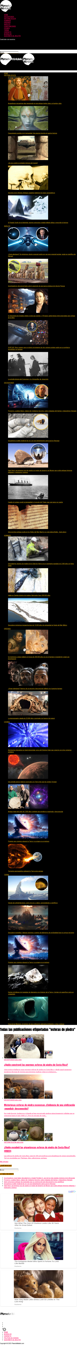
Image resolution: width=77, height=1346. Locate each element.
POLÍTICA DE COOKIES (11, 1338)
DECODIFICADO (9, 17)
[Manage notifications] (4, 1329)
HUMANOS (7, 21)
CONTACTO (7, 32)
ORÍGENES (7, 22)
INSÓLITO (7, 24)
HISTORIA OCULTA (10, 19)
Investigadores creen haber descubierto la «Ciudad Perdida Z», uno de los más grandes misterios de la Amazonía (39, 1178)
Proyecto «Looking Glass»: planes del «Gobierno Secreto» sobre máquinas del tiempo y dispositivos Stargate (38, 1180)
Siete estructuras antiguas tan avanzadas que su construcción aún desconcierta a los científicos (34, 1182)
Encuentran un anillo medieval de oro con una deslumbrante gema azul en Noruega (29, 1184)
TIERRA (6, 30)
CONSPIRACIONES (10, 26)
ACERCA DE (8, 34)
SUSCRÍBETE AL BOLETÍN (12, 36)
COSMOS (7, 28)
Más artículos (4, 1162)
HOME (6, 15)
